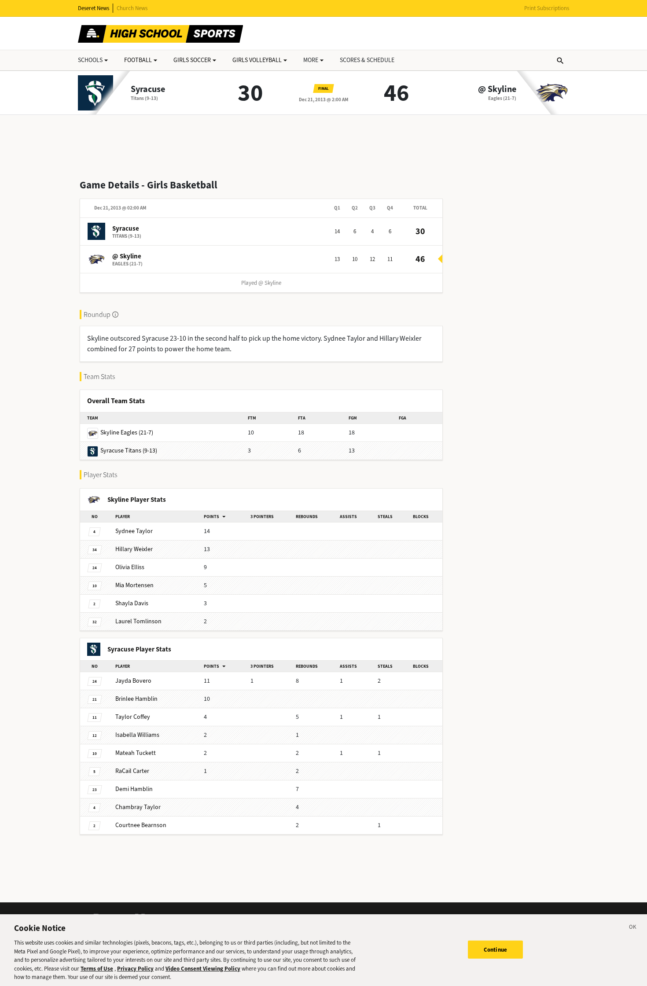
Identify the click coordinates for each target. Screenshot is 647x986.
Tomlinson (138, 621)
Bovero (133, 681)
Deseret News (93, 8)
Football (138, 60)
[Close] (633, 928)
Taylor (134, 531)
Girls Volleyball (257, 60)
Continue (495, 949)
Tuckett (135, 753)
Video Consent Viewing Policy (202, 968)
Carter (132, 771)
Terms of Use (97, 968)
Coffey (132, 717)
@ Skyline (497, 89)
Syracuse (148, 89)
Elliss (129, 567)
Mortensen (134, 585)
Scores (367, 60)
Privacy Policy (135, 968)
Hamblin (136, 699)
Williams (137, 735)
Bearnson (140, 825)
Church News (132, 8)
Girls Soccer (192, 60)
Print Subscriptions (546, 8)
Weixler (134, 549)
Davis (131, 603)
